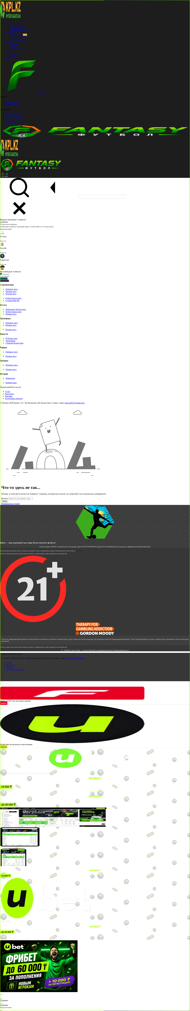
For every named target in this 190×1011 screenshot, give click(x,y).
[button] (6, 787)
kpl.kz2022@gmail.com (74, 403)
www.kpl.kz (79, 551)
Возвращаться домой (10, 504)
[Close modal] (1, 994)
